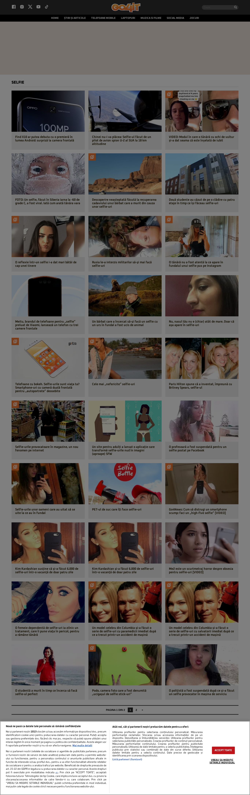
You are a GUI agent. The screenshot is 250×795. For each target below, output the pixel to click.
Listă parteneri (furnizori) (127, 759)
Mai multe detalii (82, 746)
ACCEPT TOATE (223, 750)
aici (56, 773)
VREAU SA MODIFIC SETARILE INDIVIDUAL (222, 761)
